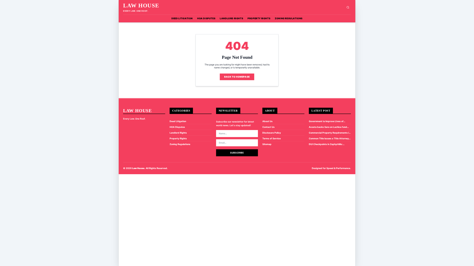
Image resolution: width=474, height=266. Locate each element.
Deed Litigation (182, 18)
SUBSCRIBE (237, 152)
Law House (141, 5)
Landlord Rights (231, 18)
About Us (267, 121)
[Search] (348, 7)
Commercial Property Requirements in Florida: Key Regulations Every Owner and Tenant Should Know (329, 132)
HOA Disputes (206, 18)
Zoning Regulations (289, 18)
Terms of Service (271, 138)
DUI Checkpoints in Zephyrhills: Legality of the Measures (326, 144)
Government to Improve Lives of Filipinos (326, 121)
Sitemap (266, 144)
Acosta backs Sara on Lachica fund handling (328, 127)
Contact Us (268, 127)
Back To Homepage (237, 76)
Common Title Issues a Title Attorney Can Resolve (329, 138)
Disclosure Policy (271, 132)
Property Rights (259, 18)
